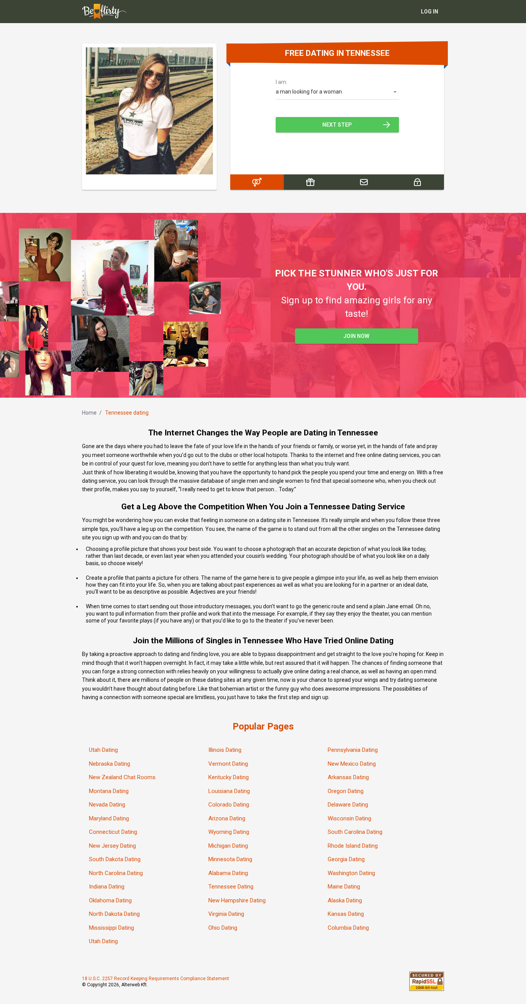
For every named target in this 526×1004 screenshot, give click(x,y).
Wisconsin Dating (349, 818)
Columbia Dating (348, 927)
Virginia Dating (226, 913)
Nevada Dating (107, 804)
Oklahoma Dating (110, 900)
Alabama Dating (228, 873)
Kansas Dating (346, 913)
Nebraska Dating (109, 763)
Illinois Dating (224, 749)
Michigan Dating (228, 845)
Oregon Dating (346, 791)
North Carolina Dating (116, 873)
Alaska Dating (345, 900)
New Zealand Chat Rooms (122, 777)
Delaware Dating (348, 804)
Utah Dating (103, 749)
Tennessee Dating (230, 886)
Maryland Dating (109, 818)
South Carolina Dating (355, 831)
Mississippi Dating (111, 927)
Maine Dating (344, 886)
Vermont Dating (228, 763)
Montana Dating (109, 791)
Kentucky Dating (228, 777)
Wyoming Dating (228, 831)
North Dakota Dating (114, 913)
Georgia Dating (346, 859)
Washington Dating (351, 873)
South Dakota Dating (115, 859)
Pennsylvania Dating (353, 749)
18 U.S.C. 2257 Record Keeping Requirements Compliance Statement (155, 978)
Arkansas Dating (348, 777)
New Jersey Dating (112, 845)
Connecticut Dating (113, 831)
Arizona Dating (226, 818)
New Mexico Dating (352, 763)
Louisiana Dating (229, 791)
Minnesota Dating (230, 859)
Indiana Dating (106, 886)
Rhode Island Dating (353, 845)
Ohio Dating (222, 927)
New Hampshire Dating (237, 900)
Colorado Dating (228, 804)
